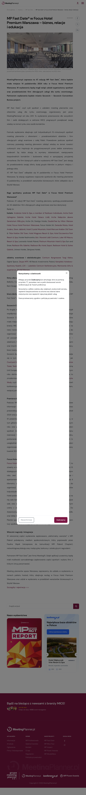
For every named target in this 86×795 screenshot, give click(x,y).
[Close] (66, 273)
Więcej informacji (26, 520)
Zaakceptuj (60, 520)
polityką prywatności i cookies (52, 298)
